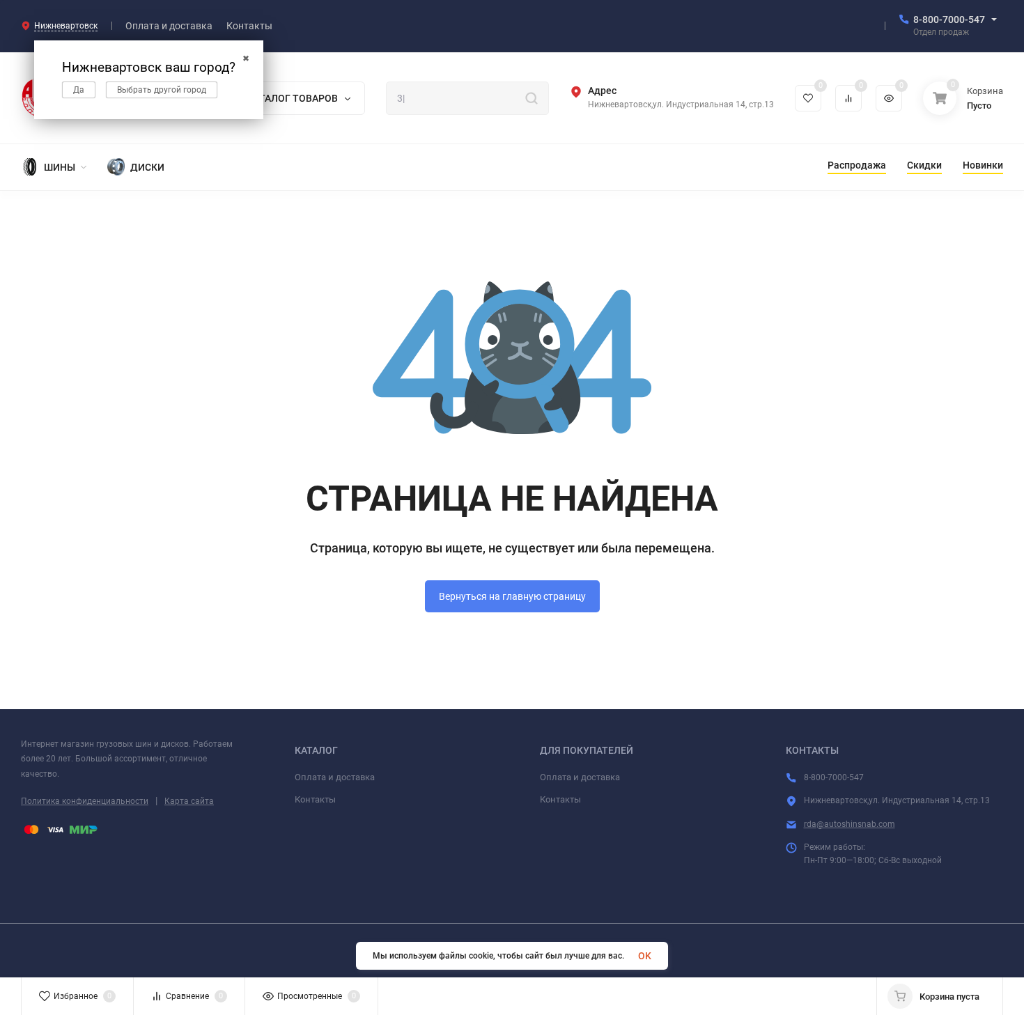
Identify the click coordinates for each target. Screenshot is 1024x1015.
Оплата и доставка (335, 777)
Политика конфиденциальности (84, 801)
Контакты (315, 799)
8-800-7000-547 (949, 19)
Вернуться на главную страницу (512, 596)
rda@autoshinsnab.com (849, 824)
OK (644, 955)
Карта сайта (189, 801)
